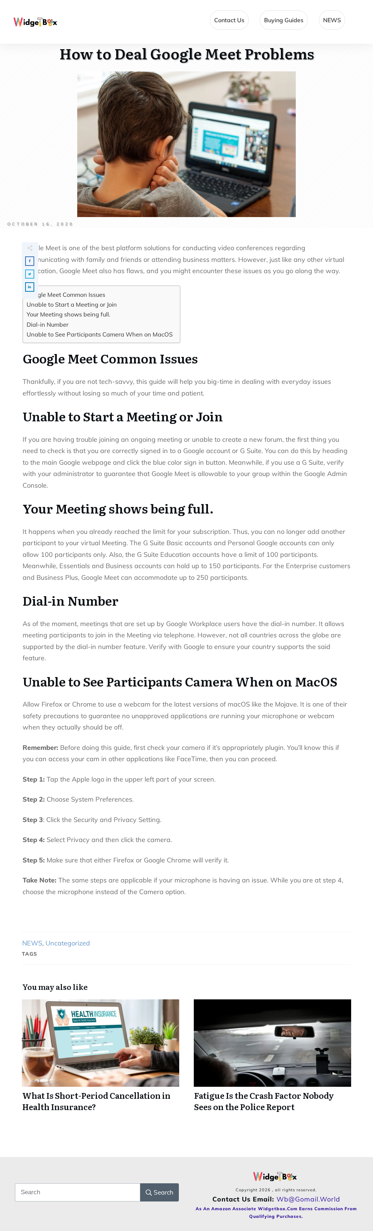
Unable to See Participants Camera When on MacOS (100, 334)
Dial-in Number (47, 324)
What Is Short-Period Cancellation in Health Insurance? (100, 1059)
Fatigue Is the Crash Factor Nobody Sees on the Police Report (272, 1059)
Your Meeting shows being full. (68, 314)
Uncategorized (68, 943)
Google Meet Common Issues (66, 294)
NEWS (32, 943)
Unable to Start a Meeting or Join (72, 304)
